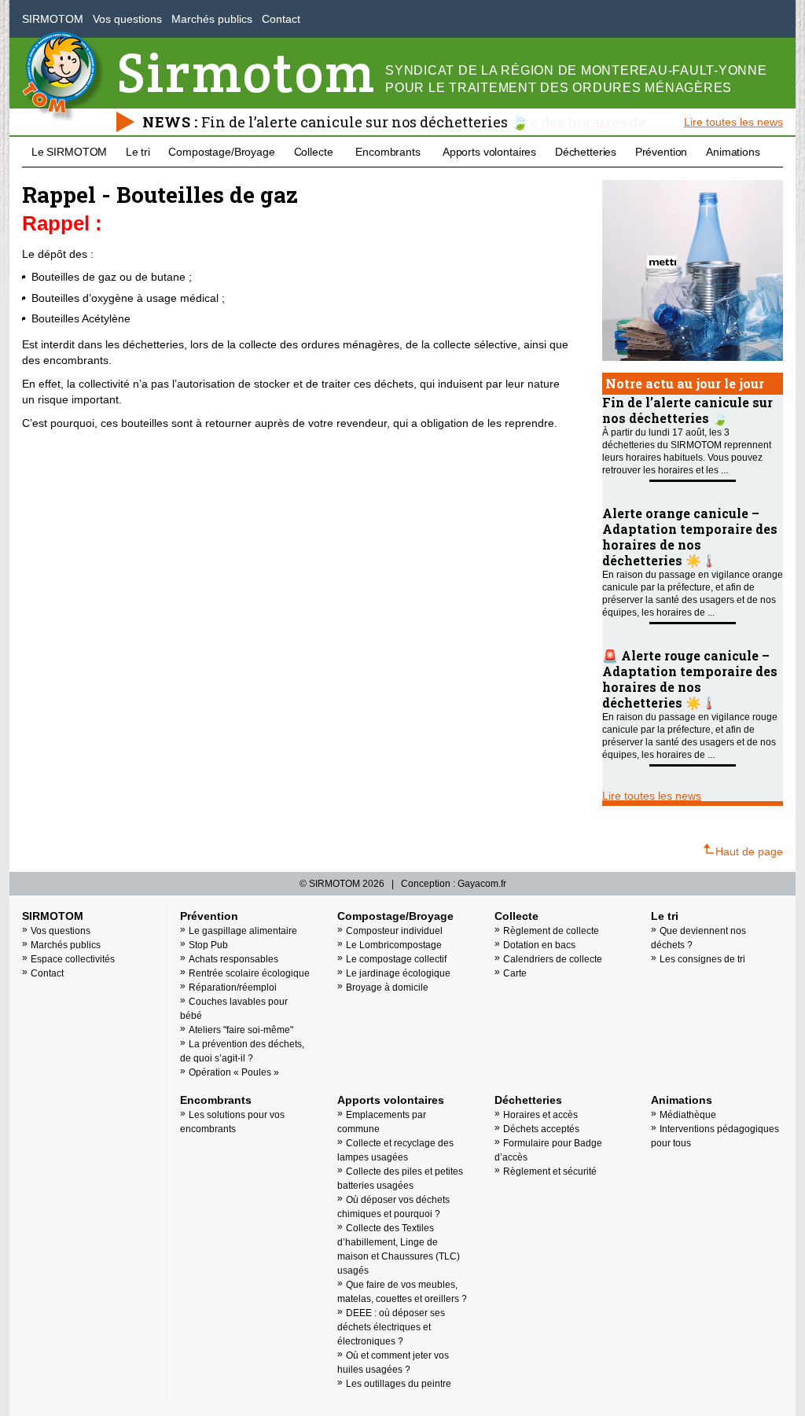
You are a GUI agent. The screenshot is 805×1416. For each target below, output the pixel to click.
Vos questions (127, 19)
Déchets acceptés (541, 1129)
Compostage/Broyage (221, 151)
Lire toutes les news (733, 122)
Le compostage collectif (396, 959)
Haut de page (749, 851)
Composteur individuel (394, 930)
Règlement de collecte (551, 930)
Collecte (313, 151)
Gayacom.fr (482, 883)
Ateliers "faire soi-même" (241, 1029)
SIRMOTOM (52, 19)
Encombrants (387, 151)
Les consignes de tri (702, 959)
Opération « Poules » (234, 1072)
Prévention (661, 151)
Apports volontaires (489, 151)
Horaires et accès (540, 1114)
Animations (733, 151)
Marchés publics (211, 19)
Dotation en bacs (539, 945)
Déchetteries (585, 151)
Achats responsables (233, 959)
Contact (281, 19)
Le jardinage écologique (398, 973)
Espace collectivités (73, 959)
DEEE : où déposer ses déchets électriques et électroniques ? (391, 1327)
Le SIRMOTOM (69, 151)
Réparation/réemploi (233, 987)
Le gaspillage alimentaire (243, 930)
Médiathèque (688, 1114)
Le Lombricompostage (394, 945)
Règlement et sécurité (550, 1171)
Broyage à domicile (387, 987)
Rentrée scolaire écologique (249, 973)
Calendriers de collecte (552, 959)
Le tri (138, 151)
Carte (515, 973)
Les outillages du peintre (398, 1383)
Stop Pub (208, 945)
